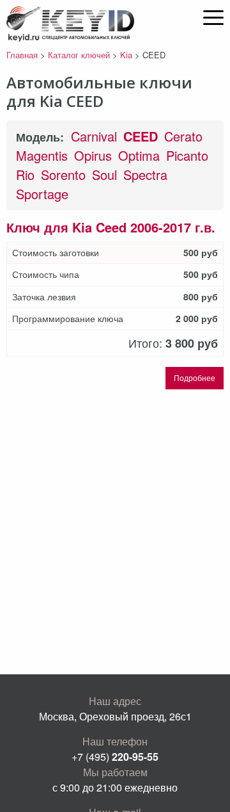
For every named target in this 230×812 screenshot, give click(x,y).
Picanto (187, 155)
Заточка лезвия (44, 297)
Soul (104, 174)
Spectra (145, 174)
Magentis (42, 155)
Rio (25, 174)
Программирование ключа (67, 319)
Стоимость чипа (45, 274)
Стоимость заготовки (55, 253)
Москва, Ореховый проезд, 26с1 (115, 716)
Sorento (63, 174)
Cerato (183, 136)
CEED (140, 136)
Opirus (93, 155)
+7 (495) (115, 756)
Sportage (42, 193)
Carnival (94, 136)
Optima (139, 155)
